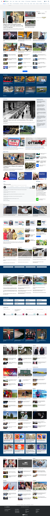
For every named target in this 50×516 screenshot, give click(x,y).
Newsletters (22, 504)
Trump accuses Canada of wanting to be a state (8, 340)
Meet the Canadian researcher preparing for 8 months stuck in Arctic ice (30, 160)
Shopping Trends (33, 1)
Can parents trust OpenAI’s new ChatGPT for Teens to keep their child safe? (12, 494)
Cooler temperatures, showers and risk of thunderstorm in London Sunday (12, 380)
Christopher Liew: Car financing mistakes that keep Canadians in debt (25, 468)
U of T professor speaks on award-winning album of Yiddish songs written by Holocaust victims (27, 498)
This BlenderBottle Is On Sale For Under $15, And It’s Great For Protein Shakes (41, 451)
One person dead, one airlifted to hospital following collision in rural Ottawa (12, 67)
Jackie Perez (27, 300)
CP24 (26, 510)
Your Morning (6, 240)
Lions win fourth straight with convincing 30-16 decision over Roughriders (41, 401)
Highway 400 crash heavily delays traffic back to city (24, 377)
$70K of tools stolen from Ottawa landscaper (29, 93)
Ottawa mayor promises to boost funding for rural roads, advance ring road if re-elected (13, 26)
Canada (16, 1)
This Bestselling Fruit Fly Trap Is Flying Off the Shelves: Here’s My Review (8, 451)
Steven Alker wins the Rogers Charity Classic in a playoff (9, 420)
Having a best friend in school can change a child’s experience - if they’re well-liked (42, 493)
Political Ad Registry (17, 512)
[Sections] (1, 1)
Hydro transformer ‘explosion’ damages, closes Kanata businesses (30, 18)
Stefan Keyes (16, 300)
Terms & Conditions (17, 511)
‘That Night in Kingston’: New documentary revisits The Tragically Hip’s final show (12, 363)
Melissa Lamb (28, 303)
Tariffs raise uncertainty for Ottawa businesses (19, 93)
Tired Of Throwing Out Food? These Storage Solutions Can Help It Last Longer (19, 441)
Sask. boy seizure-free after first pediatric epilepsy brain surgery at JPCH (40, 468)
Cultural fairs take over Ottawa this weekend (30, 83)
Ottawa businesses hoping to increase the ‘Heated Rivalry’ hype (30, 340)
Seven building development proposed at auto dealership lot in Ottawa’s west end (39, 290)
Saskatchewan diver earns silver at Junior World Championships (39, 398)
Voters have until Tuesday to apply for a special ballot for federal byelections (12, 476)
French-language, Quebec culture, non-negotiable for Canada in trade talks (27, 359)
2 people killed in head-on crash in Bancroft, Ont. (9, 262)
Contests (31, 3)
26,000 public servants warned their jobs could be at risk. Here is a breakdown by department (10, 215)
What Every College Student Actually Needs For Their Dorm (41, 440)
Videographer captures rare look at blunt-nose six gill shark (19, 340)
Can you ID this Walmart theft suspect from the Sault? (41, 379)
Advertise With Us (28, 504)
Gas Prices (25, 3)
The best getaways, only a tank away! (10, 147)
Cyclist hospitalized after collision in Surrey (38, 419)
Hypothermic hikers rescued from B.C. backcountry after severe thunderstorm (42, 426)
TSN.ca (26, 512)
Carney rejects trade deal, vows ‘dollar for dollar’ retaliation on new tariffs (42, 59)
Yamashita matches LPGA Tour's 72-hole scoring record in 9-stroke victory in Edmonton (24, 420)
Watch (19, 1)
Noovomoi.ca (37, 511)
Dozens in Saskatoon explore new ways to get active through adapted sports (24, 398)
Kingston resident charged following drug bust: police (9, 257)
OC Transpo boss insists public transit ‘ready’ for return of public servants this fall (9, 285)
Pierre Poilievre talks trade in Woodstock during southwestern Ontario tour (12, 384)
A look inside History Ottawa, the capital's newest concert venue (11, 135)
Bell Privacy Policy (17, 510)
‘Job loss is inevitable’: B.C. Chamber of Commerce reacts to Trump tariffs (42, 422)
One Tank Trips (21, 3)
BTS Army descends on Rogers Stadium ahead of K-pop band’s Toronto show (27, 494)
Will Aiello (38, 303)
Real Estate (40, 3)
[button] (30, 230)
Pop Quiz (34, 3)
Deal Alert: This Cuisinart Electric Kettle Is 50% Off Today (8, 440)
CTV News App (18, 504)
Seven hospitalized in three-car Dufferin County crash (27, 380)
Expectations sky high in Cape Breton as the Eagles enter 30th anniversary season (12, 359)
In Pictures (22, 1)
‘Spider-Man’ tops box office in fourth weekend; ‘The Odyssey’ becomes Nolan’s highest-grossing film (24, 491)
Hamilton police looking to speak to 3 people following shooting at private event (42, 362)
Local (13, 1)
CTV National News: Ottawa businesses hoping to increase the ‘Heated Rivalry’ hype (8, 83)
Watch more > (4, 95)
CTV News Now (39, 1)
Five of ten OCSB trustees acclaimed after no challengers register (41, 63)
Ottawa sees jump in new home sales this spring (39, 292)
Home (11, 1)
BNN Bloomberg (27, 511)
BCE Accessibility (6, 510)
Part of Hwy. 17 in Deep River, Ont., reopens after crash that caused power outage (39, 257)
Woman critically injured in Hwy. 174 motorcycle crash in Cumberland (12, 62)
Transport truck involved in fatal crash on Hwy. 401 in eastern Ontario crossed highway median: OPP (24, 257)
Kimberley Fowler (39, 300)
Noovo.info (37, 510)
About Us (25, 504)
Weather (11, 3)
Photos (28, 3)
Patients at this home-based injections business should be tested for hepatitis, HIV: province (42, 471)
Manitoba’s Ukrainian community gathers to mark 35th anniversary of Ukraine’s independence (10, 398)
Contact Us (32, 504)
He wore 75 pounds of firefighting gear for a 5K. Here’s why (9, 355)
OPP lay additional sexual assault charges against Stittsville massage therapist (25, 290)
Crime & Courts (45, 3)
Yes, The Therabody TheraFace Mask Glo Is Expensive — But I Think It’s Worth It (19, 451)
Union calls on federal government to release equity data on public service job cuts (24, 215)
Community (37, 3)
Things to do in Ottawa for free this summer (43, 153)
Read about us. (35, 454)
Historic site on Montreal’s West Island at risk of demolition (24, 355)
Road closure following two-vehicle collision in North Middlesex (10, 377)
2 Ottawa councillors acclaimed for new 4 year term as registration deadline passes (42, 67)
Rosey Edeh (16, 303)
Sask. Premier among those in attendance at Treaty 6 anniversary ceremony (41, 341)
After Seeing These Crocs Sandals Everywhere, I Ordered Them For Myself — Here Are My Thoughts (30, 451)
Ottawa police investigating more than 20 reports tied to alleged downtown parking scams (24, 285)
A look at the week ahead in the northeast (38, 376)
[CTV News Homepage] (5, 1)
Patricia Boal (5, 300)
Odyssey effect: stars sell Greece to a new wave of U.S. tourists (39, 490)
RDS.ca (36, 512)
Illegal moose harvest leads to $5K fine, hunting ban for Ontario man (27, 405)
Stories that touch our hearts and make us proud (34, 147)
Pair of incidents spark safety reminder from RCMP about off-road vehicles (12, 406)
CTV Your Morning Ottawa (16, 3)
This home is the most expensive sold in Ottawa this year (39, 285)
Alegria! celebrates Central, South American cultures (27, 427)
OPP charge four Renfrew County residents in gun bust (39, 259)
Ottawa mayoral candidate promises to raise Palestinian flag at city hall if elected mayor (39, 40)
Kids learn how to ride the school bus (19, 82)
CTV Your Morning (27, 1)
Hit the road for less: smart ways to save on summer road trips (41, 190)
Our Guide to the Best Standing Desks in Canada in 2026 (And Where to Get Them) (30, 441)
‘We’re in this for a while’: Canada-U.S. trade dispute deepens (39, 355)
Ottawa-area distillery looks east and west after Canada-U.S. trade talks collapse (12, 59)
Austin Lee (5, 303)
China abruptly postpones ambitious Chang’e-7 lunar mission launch (9, 490)
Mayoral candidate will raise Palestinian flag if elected (40, 83)
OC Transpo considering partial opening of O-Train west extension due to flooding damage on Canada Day (10, 291)
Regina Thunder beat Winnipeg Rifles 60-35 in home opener (41, 405)
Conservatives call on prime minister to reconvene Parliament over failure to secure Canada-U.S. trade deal (10, 469)
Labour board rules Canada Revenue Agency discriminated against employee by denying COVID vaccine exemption (40, 215)
